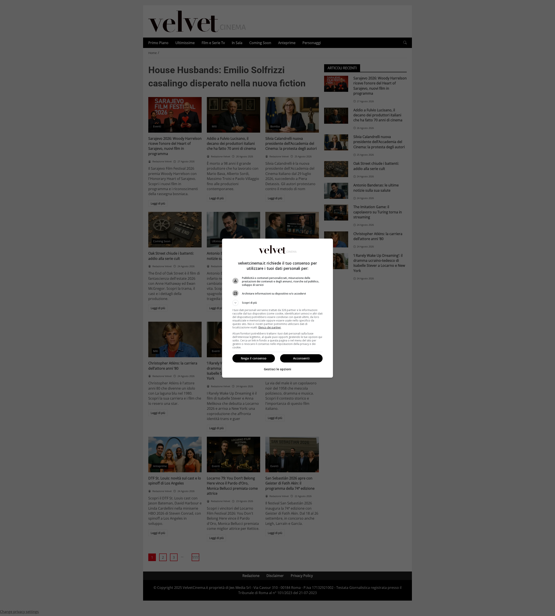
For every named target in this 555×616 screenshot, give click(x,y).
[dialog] (277, 308)
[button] (277, 303)
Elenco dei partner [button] (269, 327)
